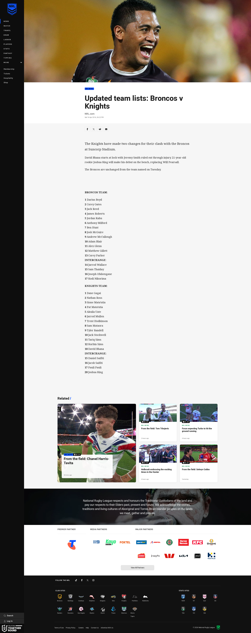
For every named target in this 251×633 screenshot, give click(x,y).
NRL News (89, 89)
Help (87, 628)
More (6, 62)
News (6, 21)
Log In (10, 621)
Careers (81, 628)
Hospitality (8, 78)
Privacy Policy (70, 628)
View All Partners (137, 567)
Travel (7, 30)
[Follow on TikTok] (76, 580)
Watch (7, 26)
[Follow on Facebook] (82, 580)
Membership (9, 69)
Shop (6, 82)
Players (8, 44)
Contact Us (95, 628)
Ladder (7, 40)
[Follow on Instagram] (93, 580)
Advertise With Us (107, 628)
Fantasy (8, 53)
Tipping (8, 58)
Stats (7, 49)
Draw (6, 35)
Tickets (7, 73)
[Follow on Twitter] (88, 580)
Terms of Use (59, 628)
